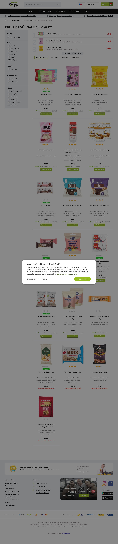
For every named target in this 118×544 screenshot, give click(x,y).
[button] (37, 279)
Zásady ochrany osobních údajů (67, 274)
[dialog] (59, 272)
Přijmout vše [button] (82, 279)
